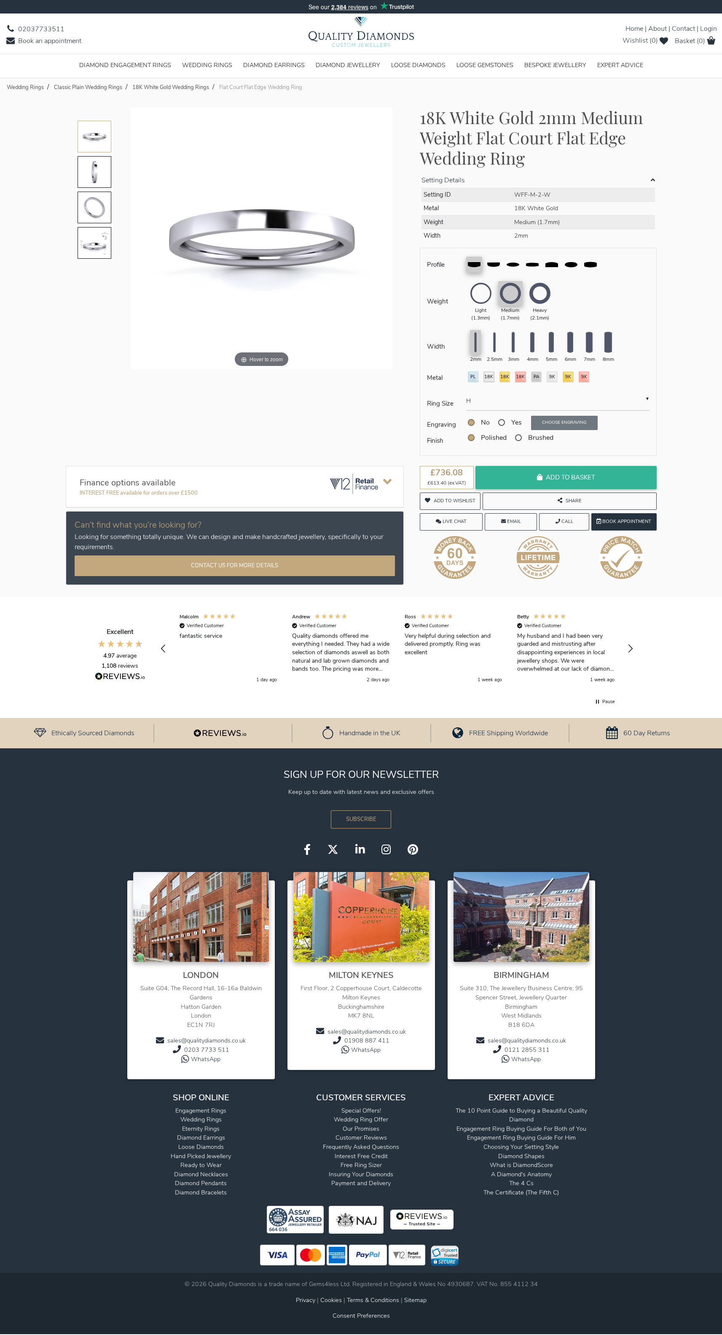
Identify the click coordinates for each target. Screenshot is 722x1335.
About (657, 28)
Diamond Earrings (274, 65)
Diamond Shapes (521, 1156)
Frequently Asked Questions (361, 1147)
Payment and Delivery (361, 1183)
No (485, 422)
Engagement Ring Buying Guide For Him (521, 1137)
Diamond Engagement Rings (125, 65)
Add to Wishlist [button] (454, 501)
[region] (397, 648)
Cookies (331, 1300)
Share (574, 501)
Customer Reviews (361, 1137)
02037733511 (40, 29)
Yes (516, 422)
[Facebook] (307, 850)
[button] (164, 649)
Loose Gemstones (484, 65)
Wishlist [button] (640, 40)
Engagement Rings (200, 1110)
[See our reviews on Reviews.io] (220, 732)
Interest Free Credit (361, 1156)
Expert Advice (620, 65)
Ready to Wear (201, 1165)
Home (634, 28)
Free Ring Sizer (361, 1165)
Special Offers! (361, 1110)
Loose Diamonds (418, 65)
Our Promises (361, 1128)
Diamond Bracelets (201, 1192)
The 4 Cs (521, 1183)
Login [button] (708, 28)
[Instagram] (386, 850)
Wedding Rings (207, 65)
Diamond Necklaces (201, 1174)
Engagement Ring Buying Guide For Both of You (521, 1128)
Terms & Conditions (374, 1300)
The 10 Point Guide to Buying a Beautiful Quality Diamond (521, 1115)
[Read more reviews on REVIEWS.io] (120, 677)
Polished (494, 437)
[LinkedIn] (360, 850)
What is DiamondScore (521, 1165)
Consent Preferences (361, 1315)
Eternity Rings (201, 1128)
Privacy (305, 1300)
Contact (683, 28)
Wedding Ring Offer (361, 1119)
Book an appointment (48, 41)
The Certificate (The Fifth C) (521, 1192)
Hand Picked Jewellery (201, 1156)
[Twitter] (333, 850)
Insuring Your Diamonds (361, 1174)
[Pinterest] (412, 850)
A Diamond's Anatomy (521, 1174)
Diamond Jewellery (348, 65)
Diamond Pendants (201, 1183)
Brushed (540, 437)
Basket (690, 41)
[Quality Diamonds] (361, 34)
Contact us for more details (234, 565)
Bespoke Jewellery (555, 65)
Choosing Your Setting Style (521, 1147)
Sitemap (415, 1300)
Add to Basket (570, 477)
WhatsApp (205, 1059)
